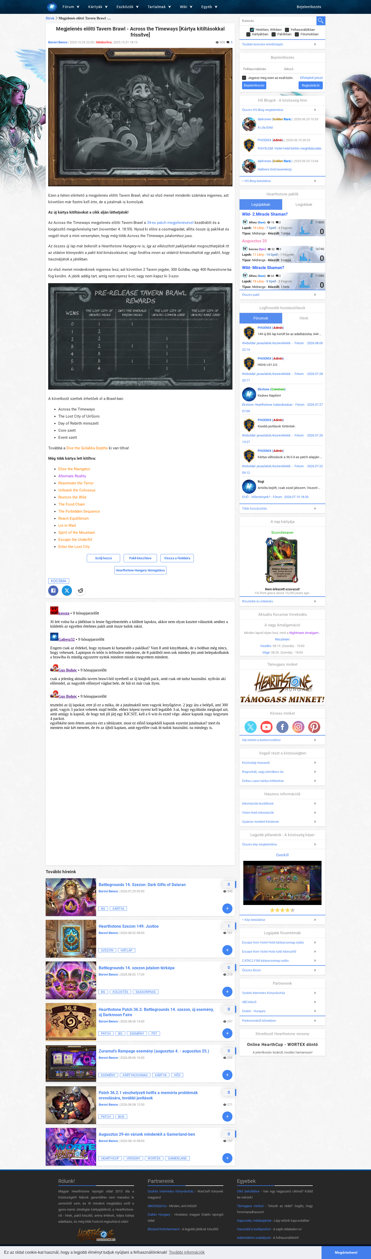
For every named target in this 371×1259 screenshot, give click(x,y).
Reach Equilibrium (73, 518)
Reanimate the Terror (76, 483)
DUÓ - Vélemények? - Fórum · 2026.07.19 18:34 (275, 497)
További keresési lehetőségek (262, 44)
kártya (118, 909)
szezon (107, 950)
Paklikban (284, 34)
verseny (133, 1158)
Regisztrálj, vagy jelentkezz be (263, 772)
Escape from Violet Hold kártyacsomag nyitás (273, 942)
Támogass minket (250, 1206)
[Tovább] (227, 908)
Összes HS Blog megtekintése (262, 110)
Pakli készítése (140, 558)
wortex (154, 1158)
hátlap (126, 950)
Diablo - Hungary (254, 1011)
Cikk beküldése (248, 1191)
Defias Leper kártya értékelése (263, 781)
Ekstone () (272, 389)
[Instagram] (298, 727)
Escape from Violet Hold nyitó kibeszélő (269, 951)
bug (121, 1117)
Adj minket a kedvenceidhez (261, 740)
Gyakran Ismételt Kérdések (260, 822)
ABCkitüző (249, 1002)
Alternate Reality (72, 476)
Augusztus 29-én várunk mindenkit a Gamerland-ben (147, 1134)
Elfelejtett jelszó (311, 78)
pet (154, 1033)
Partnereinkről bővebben (259, 1020)
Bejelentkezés (309, 7)
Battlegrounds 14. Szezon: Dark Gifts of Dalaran (142, 884)
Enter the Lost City (74, 546)
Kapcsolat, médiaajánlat (254, 1220)
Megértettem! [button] (346, 1252)
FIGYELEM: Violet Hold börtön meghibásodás (290, 148)
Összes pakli (250, 295)
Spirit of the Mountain (76, 532)
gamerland (177, 1158)
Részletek (282, 639)
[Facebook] (53, 590)
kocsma (58, 581)
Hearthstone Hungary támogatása (140, 570)
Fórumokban (310, 34)
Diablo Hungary (159, 1214)
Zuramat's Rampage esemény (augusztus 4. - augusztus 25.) (154, 1051)
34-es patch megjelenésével (170, 222)
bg (103, 909)
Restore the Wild (72, 497)
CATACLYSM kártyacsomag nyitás (265, 960)
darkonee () (275, 119)
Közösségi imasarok (256, 763)
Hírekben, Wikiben (269, 30)
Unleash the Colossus (76, 490)
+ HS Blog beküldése (256, 181)
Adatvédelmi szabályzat (254, 1238)
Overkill (282, 855)
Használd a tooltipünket (254, 1229)
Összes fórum (251, 970)
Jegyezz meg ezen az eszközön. (270, 78)
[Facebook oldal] (282, 727)
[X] (67, 590)
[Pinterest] (314, 727)
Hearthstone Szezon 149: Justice (129, 926)
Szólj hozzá (103, 558)
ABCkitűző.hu (157, 1206)
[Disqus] (140, 667)
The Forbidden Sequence (79, 511)
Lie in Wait (67, 525)
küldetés (120, 992)
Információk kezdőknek (258, 803)
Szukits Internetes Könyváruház (263, 993)
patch (106, 1033)
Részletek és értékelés (257, 601)
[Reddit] (80, 590)
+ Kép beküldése (253, 920)
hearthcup (110, 1158)
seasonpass (146, 992)
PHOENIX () (271, 140)
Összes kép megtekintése (259, 844)
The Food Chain (71, 504)
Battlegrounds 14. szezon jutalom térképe (137, 967)
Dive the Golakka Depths (87, 448)
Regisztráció (311, 85)
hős (177, 1075)
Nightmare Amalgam (304, 633)
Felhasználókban (303, 30)
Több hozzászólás (254, 508)
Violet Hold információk (258, 812)
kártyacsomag (135, 1075)
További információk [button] (187, 1252)
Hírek (50, 18)
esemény (137, 1033)
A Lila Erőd (265, 127)
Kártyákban (260, 34)
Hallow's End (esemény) (275, 169)
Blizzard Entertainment (163, 1229)
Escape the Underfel (75, 539)
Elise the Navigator (74, 469)
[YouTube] (266, 727)
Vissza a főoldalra (177, 558)
